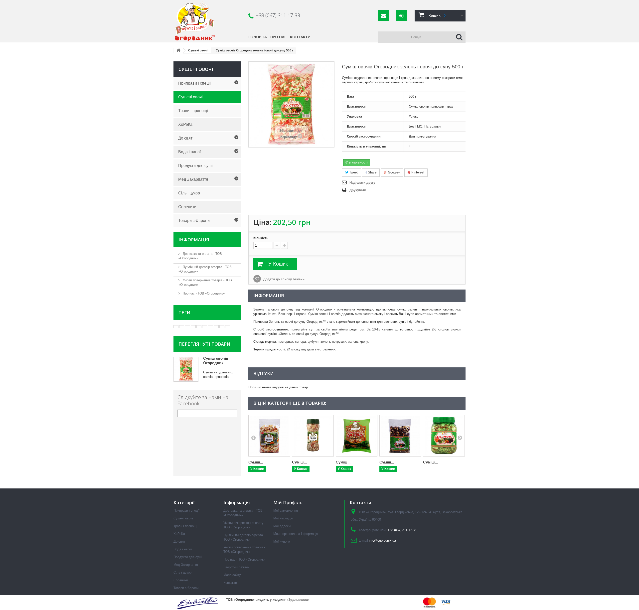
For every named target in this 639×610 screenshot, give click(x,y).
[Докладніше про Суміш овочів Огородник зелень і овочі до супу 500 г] (185, 369)
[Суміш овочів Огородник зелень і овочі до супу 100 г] (269, 436)
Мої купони (281, 541)
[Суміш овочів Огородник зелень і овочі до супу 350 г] (356, 436)
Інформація (193, 240)
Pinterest (417, 172)
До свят (185, 138)
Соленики (187, 207)
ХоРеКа (185, 124)
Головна (257, 36)
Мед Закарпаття (193, 179)
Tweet (353, 172)
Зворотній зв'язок (236, 567)
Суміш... (255, 462)
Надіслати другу (362, 182)
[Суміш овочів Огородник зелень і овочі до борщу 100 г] (400, 436)
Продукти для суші (195, 165)
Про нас (278, 36)
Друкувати (357, 190)
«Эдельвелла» (298, 600)
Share (371, 172)
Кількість (260, 238)
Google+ (393, 172)
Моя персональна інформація (295, 534)
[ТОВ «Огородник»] (208, 21)
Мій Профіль (288, 502)
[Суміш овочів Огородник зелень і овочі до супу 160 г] (444, 436)
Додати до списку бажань (283, 279)
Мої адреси (282, 526)
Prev (253, 437)
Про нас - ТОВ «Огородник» (203, 293)
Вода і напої (189, 152)
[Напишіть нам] (383, 15)
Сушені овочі (190, 97)
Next (459, 437)
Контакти (300, 36)
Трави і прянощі (193, 111)
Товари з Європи (194, 220)
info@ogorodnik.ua (382, 540)
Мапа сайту (232, 575)
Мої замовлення (285, 510)
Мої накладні (283, 518)
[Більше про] (175, 326)
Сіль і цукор (189, 193)
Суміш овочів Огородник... (215, 360)
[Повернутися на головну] (178, 50)
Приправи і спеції (194, 83)
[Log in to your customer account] (401, 15)
